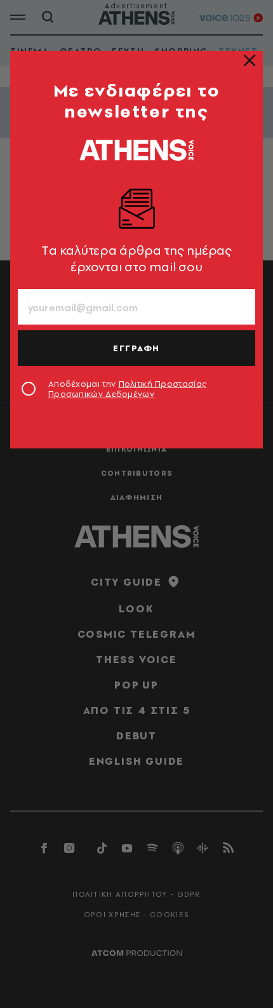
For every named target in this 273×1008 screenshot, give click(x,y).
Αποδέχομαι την (127, 389)
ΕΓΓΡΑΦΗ (136, 348)
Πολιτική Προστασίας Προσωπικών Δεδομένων (127, 389)
